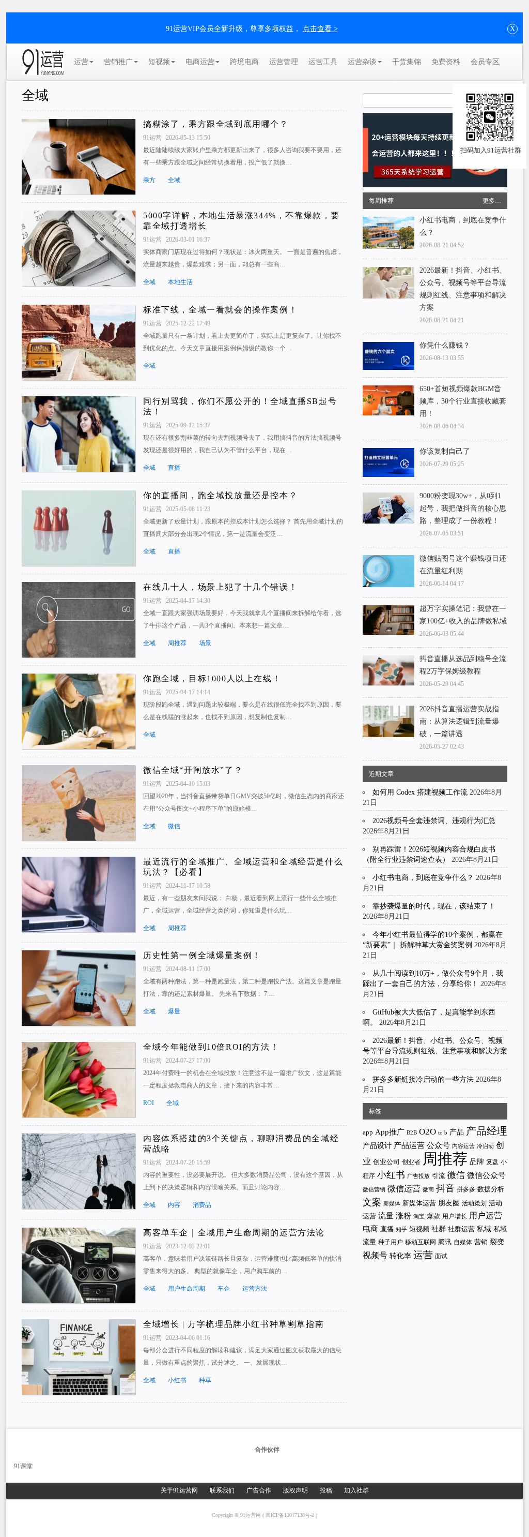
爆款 (433, 1216)
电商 (370, 1229)
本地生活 (180, 282)
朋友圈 (449, 1203)
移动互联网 (420, 1242)
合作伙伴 (267, 1449)
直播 (174, 467)
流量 (386, 1216)
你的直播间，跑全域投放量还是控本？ (220, 495)
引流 (438, 1176)
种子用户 (390, 1242)
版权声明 (295, 1490)
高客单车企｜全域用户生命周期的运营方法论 (234, 1232)
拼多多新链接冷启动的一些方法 (423, 1079)
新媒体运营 (419, 1203)
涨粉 (403, 1215)
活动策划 (474, 1203)
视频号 (375, 1255)
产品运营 (409, 1145)
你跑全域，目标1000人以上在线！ (212, 678)
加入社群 (356, 1490)
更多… (492, 200)
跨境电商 (244, 62)
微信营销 (374, 1189)
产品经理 (486, 1131)
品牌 (477, 1162)
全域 (35, 95)
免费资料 (445, 62)
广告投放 (418, 1176)
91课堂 (23, 1466)
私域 (484, 1229)
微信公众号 (486, 1175)
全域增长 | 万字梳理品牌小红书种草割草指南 (233, 1324)
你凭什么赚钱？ (444, 345)
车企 (223, 1288)
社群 (438, 1229)
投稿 (326, 1490)
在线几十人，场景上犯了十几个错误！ (220, 587)
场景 (205, 643)
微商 (428, 1189)
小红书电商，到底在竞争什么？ (423, 878)
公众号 (438, 1145)
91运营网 (251, 1515)
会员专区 (485, 62)
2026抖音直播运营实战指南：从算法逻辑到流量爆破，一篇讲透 (459, 721)
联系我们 (222, 1490)
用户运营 (485, 1215)
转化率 (400, 1256)
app (368, 1132)
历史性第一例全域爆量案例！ (202, 955)
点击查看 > (320, 29)
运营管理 (283, 62)
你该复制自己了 (444, 451)
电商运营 (199, 62)
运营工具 (322, 62)
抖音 (445, 1188)
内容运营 (463, 1146)
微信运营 (404, 1188)
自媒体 (463, 1242)
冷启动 (485, 1146)
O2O (427, 1132)
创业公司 (386, 1162)
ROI (148, 1103)
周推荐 (177, 643)
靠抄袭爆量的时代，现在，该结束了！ (433, 906)
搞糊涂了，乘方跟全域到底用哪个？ (216, 124)
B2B (412, 1133)
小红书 (177, 1380)
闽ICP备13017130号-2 (291, 1515)
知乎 (401, 1229)
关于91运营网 (179, 1490)
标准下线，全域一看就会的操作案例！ (220, 309)
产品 (456, 1132)
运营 (81, 62)
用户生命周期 (186, 1288)
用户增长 (454, 1216)
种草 (205, 1380)
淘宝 (419, 1216)
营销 (481, 1242)
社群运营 (461, 1229)
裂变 (497, 1241)
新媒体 (391, 1203)
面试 (441, 1256)
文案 (372, 1202)
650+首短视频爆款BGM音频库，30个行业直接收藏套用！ (462, 401)
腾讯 (445, 1242)
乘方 (149, 180)
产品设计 (377, 1146)
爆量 (174, 1011)
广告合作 (258, 1490)
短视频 (159, 62)
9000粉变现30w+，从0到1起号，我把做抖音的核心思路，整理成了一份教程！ (462, 508)
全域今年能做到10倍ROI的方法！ (211, 1046)
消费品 (202, 1204)
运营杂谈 (362, 62)
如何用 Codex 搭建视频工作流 (420, 792)
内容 (174, 1204)
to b (442, 1132)
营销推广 (118, 62)
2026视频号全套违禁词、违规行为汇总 (433, 821)
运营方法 (254, 1288)
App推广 (389, 1132)
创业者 (411, 1162)
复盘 (492, 1162)
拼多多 (466, 1189)
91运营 (153, 137)
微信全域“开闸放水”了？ (193, 770)
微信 (174, 826)
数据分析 (490, 1189)
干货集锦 (406, 62)
